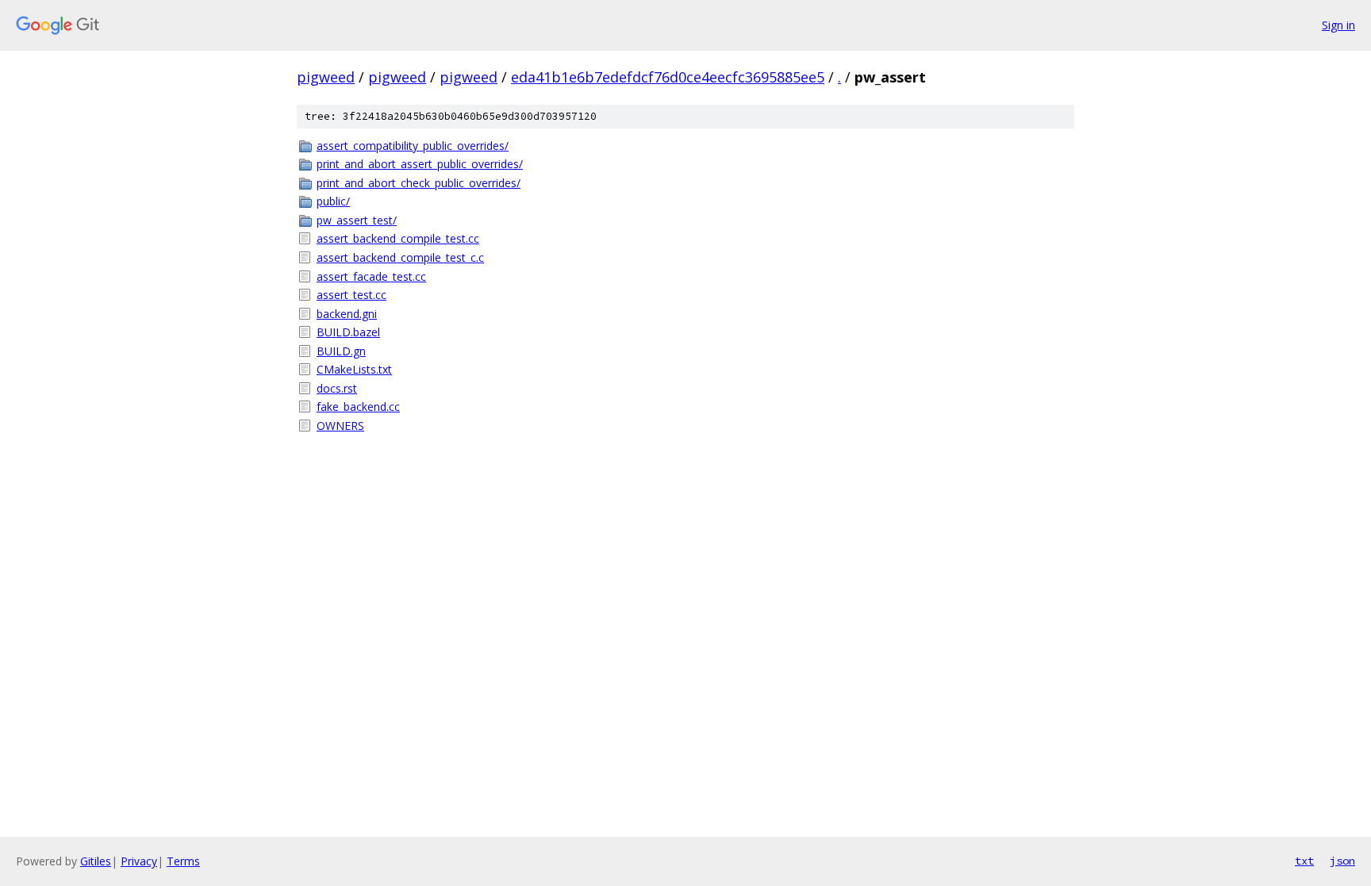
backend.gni (347, 313)
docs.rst (337, 388)
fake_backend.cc (358, 406)
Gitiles (95, 861)
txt (1304, 860)
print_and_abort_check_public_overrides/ (418, 182)
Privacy (139, 861)
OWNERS (340, 425)
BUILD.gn (341, 351)
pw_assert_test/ (357, 220)
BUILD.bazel (348, 331)
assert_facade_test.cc (371, 276)
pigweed (326, 76)
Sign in (1338, 25)
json (1342, 860)
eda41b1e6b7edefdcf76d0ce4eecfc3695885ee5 (667, 76)
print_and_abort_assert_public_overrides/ (420, 163)
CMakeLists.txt (354, 369)
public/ (333, 201)
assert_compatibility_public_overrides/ (413, 145)
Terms (183, 861)
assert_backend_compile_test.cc (398, 238)
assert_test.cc (351, 294)
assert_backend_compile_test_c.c (400, 257)
